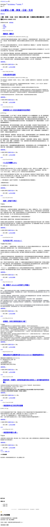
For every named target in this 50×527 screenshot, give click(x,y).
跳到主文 (3, 13)
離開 (7, 524)
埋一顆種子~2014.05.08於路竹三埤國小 (16, 285)
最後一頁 (7, 451)
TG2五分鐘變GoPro (10, 163)
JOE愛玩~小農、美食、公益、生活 (17, 10)
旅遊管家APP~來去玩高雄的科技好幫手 (16, 110)
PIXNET (15, 509)
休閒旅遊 (11, 22)
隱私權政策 (32, 509)
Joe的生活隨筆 (12, 67)
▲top (2, 69)
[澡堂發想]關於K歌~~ (10, 432)
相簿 (4, 25)
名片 (4, 28)
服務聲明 (37, 509)
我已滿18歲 (3, 524)
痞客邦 (9, 64)
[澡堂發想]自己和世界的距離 (13, 405)
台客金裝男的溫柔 (9, 75)
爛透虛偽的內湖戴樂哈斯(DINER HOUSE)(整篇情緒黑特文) (23, 355)
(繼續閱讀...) (3, 61)
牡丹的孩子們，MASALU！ (12, 241)
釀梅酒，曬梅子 (8, 34)
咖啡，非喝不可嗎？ (10, 201)
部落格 (4, 26)
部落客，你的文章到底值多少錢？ (15, 321)
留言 (12, 64)
